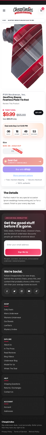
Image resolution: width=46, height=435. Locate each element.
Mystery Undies (10, 329)
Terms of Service (20, 432)
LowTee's (8, 325)
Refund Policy (34, 432)
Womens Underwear (12, 317)
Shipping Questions (12, 384)
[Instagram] (22, 291)
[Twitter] (14, 291)
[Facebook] (7, 291)
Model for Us (9, 364)
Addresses (8, 411)
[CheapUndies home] (23, 10)
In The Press (9, 348)
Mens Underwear (11, 313)
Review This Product (11, 104)
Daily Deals (8, 309)
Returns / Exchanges (12, 388)
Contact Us (8, 392)
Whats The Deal (10, 368)
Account (7, 407)
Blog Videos (9, 356)
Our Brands (8, 321)
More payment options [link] (23, 175)
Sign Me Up (23, 252)
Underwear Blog (10, 360)
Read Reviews (10, 352)
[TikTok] (36, 291)
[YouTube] (29, 291)
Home (4, 20)
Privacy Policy (7, 432)
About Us (8, 345)
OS (12, 151)
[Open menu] (4, 10)
